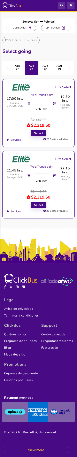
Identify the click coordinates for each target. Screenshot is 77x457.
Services (15, 140)
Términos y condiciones (21, 315)
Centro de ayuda (53, 334)
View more (36, 450)
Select (38, 133)
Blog (7, 348)
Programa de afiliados (20, 341)
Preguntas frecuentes (57, 341)
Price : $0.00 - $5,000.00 (21, 40)
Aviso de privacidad (18, 309)
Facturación (49, 348)
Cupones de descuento (21, 373)
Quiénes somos (15, 334)
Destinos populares (18, 380)
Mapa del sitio (14, 354)
